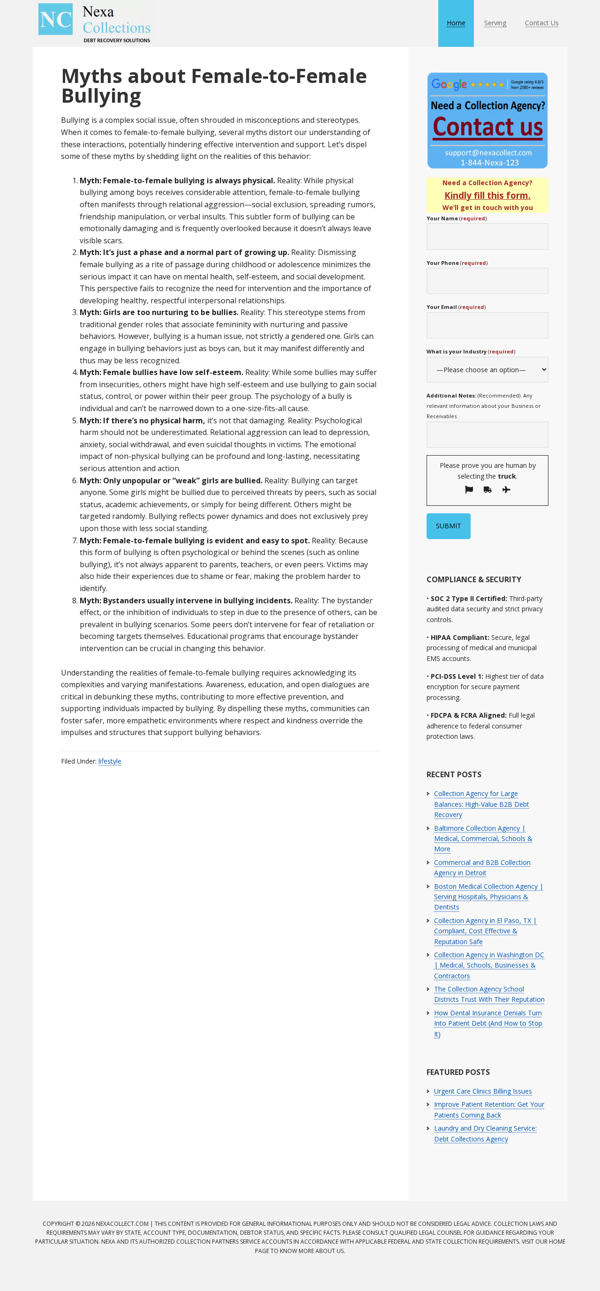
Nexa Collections (94, 23)
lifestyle (109, 761)
